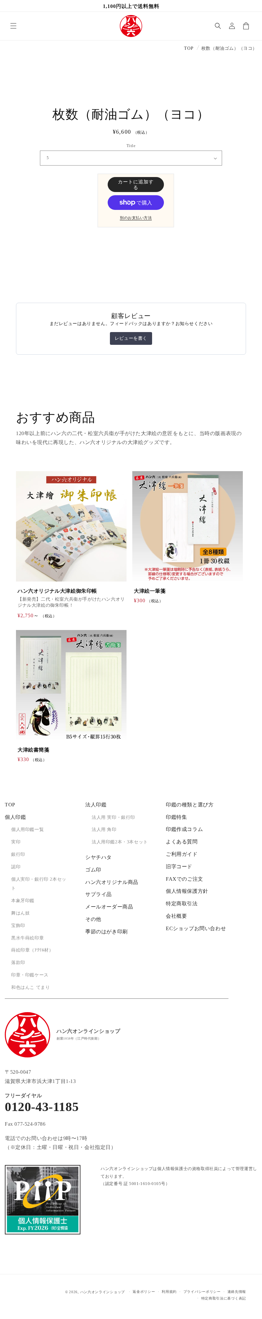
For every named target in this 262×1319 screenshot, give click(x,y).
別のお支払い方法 (136, 218)
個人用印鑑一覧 (27, 829)
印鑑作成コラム (184, 829)
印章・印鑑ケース (30, 975)
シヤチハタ (98, 857)
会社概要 (176, 916)
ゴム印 (93, 869)
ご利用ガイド (182, 854)
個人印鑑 (15, 817)
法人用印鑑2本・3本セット (120, 842)
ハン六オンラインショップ (102, 1292)
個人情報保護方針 (187, 891)
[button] (13, 26)
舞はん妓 (20, 913)
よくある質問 (182, 841)
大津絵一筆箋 (150, 591)
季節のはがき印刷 (106, 931)
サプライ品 (98, 894)
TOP (188, 48)
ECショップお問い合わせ (196, 928)
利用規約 (169, 1291)
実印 (15, 842)
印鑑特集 (176, 817)
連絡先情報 (236, 1291)
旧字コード (179, 866)
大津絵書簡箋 (34, 749)
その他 (93, 919)
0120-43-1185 (42, 1106)
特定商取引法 (182, 903)
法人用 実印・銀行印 (113, 817)
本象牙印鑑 (23, 900)
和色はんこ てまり (30, 987)
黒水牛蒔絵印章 (27, 938)
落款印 (18, 962)
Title (131, 145)
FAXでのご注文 (184, 879)
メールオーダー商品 (109, 906)
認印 (15, 866)
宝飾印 (18, 925)
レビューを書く (131, 338)
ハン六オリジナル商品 (111, 882)
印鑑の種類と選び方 (189, 804)
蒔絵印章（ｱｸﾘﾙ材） (32, 950)
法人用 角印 (104, 829)
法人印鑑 (95, 804)
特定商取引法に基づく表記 (223, 1298)
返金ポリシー (144, 1291)
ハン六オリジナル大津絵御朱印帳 (57, 591)
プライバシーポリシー (202, 1291)
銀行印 (18, 854)
